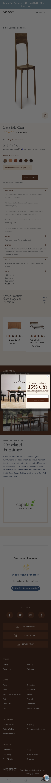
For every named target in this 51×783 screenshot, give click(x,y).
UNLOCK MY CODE (38, 400)
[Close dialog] (48, 376)
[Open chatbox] (46, 777)
